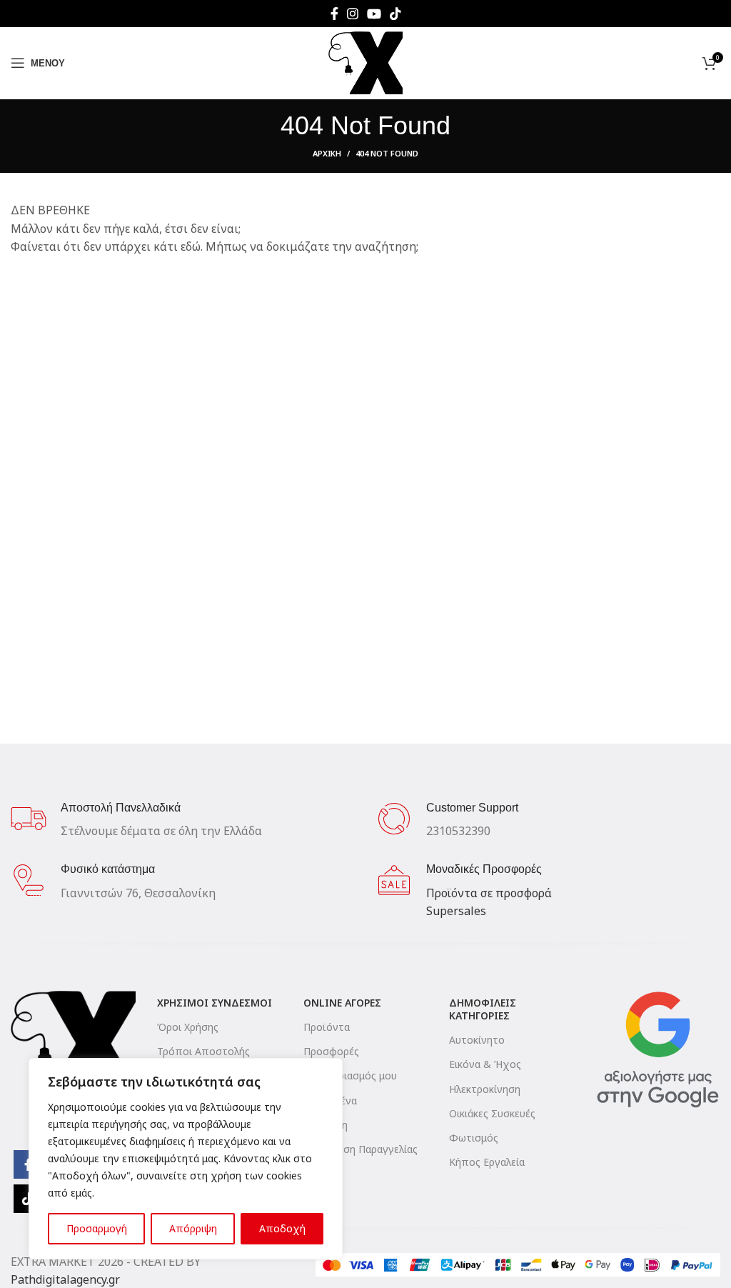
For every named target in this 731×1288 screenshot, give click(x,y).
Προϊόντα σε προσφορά (489, 893)
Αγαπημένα (330, 1100)
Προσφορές (331, 1051)
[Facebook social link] (334, 13)
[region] (186, 1158)
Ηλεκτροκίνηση (484, 1089)
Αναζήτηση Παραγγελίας (360, 1149)
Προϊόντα (326, 1027)
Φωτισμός (473, 1137)
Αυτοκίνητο (477, 1040)
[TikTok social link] (395, 13)
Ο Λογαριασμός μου (350, 1075)
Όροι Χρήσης (187, 1027)
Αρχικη (327, 153)
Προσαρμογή (96, 1228)
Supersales (456, 911)
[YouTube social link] (374, 13)
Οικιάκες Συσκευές (492, 1113)
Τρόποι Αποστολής (203, 1051)
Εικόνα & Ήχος (485, 1064)
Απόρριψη (193, 1228)
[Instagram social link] (353, 13)
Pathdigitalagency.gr (65, 1279)
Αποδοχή (282, 1228)
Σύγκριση (325, 1125)
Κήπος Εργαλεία (487, 1162)
